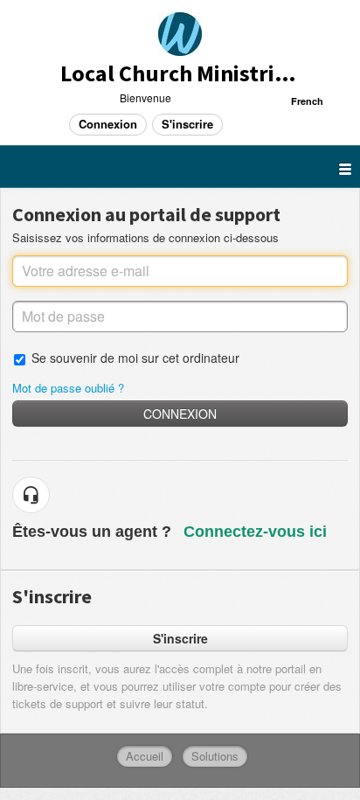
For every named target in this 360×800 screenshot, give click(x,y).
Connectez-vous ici (255, 531)
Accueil (144, 756)
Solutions (215, 756)
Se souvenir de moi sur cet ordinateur (135, 357)
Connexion (180, 413)
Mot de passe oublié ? (68, 387)
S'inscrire (180, 638)
